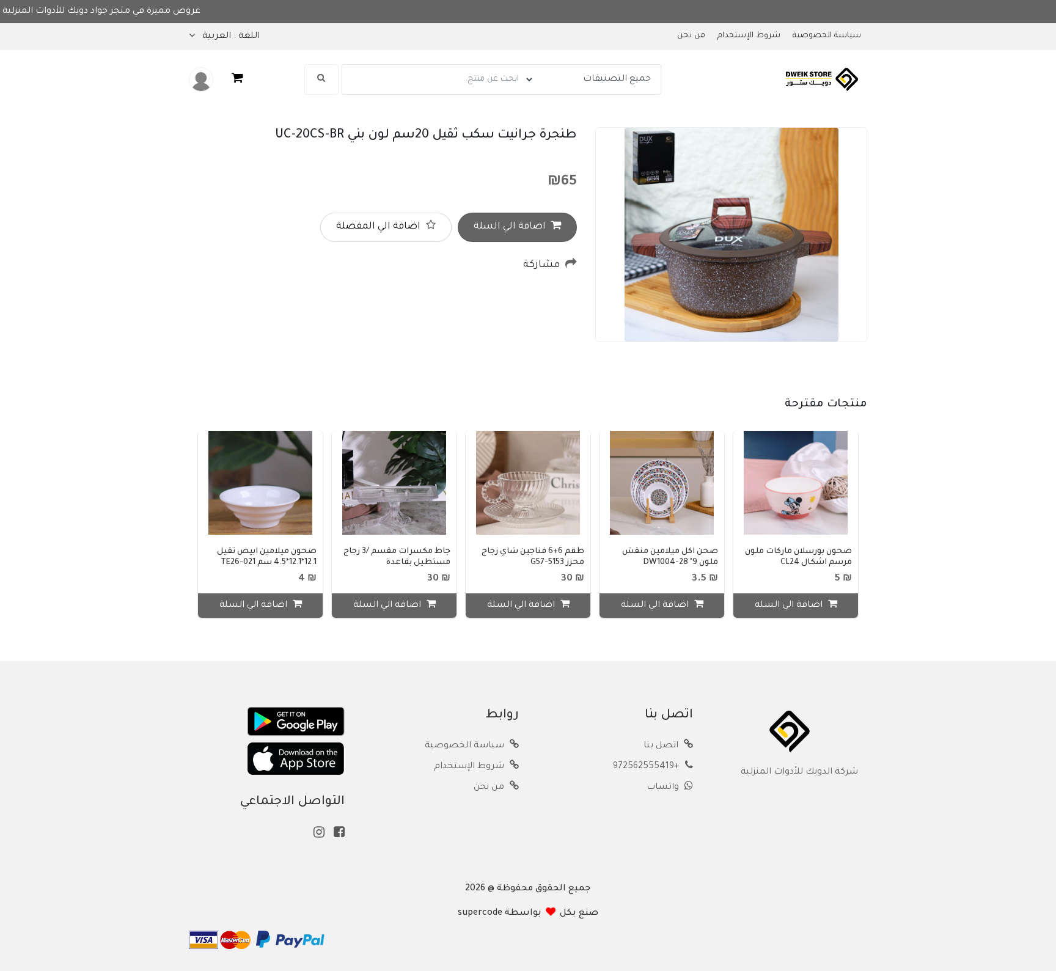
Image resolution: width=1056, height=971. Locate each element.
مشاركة (542, 265)
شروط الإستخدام (748, 36)
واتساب (664, 788)
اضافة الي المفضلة (379, 227)
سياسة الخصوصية (827, 36)
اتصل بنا (662, 746)
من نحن (691, 36)
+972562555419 (647, 767)
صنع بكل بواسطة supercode (528, 913)
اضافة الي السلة (511, 227)
